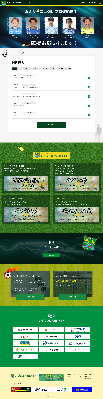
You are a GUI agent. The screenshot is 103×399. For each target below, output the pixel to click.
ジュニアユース (43, 68)
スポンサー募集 (79, 376)
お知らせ (51, 68)
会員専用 (67, 68)
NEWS (35, 68)
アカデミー (27, 68)
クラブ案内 (78, 374)
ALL (14, 68)
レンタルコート (89, 378)
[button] (101, 24)
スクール (20, 68)
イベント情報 (60, 68)
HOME (69, 374)
